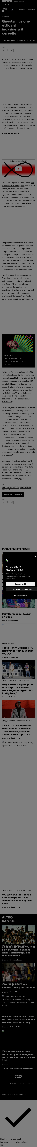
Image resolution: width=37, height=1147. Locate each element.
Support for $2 (20, 584)
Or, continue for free (20, 595)
